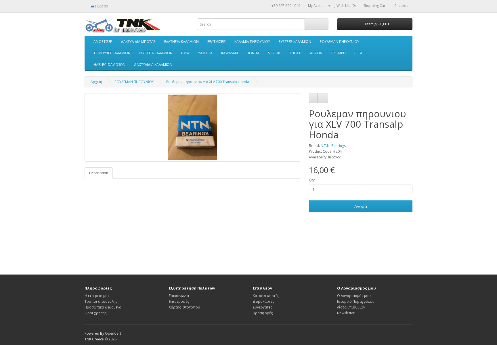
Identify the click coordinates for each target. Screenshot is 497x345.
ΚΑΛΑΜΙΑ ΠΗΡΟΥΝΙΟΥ (252, 41)
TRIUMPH (338, 53)
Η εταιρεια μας (97, 295)
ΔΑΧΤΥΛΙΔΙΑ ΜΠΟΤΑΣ (138, 41)
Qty (312, 180)
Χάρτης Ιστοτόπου (184, 307)
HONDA (252, 53)
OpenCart (113, 333)
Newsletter (346, 312)
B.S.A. (358, 53)
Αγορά (360, 206)
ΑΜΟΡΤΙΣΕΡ (102, 41)
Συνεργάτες (262, 307)
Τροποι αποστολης (101, 301)
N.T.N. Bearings (333, 145)
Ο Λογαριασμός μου (354, 295)
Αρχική (96, 81)
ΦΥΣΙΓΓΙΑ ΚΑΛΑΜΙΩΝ (156, 53)
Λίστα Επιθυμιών (351, 307)
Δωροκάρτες (263, 301)
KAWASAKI (229, 53)
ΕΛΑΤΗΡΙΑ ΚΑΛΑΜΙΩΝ (181, 41)
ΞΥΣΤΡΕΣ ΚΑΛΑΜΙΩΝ (295, 41)
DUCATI (295, 53)
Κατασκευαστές (266, 295)
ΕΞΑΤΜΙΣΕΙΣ (216, 41)
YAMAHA (205, 53)
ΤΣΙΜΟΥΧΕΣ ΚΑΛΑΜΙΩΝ (112, 53)
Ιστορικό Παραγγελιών (355, 301)
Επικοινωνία (179, 295)
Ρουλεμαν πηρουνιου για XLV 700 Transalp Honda (207, 81)
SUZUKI (274, 53)
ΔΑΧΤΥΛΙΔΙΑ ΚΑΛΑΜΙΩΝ (153, 64)
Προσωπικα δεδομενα (103, 307)
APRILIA (316, 53)
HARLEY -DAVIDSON (109, 64)
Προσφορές (263, 312)
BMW (185, 53)
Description (98, 172)
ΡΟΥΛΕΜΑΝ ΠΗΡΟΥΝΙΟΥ (339, 41)
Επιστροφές (179, 301)
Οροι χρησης (95, 312)
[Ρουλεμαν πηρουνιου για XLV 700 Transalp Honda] (192, 127)
